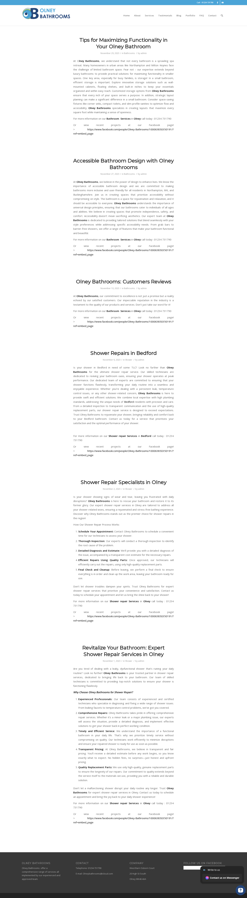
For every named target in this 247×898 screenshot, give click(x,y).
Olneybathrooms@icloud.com (98, 873)
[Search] (222, 15)
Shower (128, 359)
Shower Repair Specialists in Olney (124, 482)
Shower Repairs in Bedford (123, 353)
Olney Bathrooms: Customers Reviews (123, 281)
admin (144, 53)
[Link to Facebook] (217, 2)
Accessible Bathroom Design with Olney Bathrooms (123, 164)
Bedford (129, 401)
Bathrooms (129, 53)
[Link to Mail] (222, 2)
